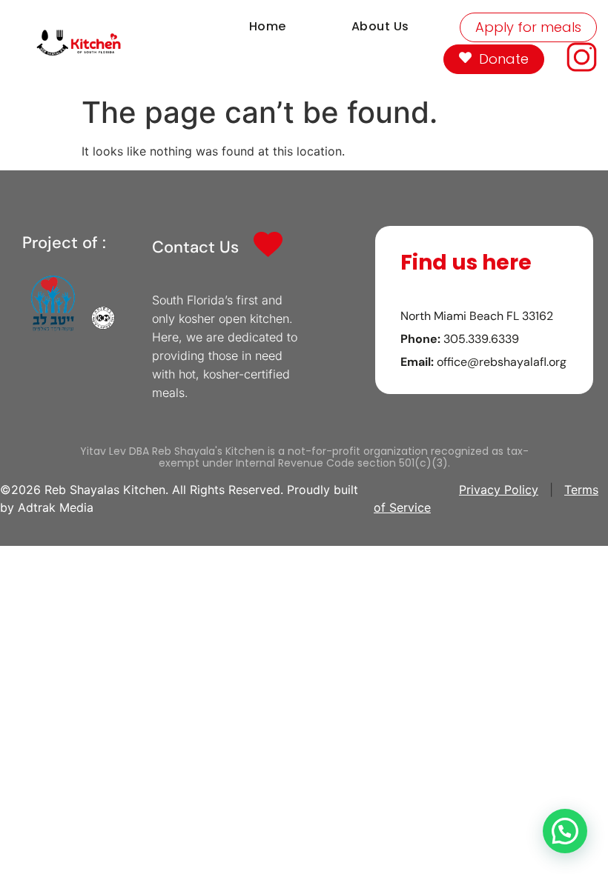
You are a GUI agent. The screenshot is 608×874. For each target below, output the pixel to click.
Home (267, 26)
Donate (504, 59)
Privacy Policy (498, 489)
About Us (380, 26)
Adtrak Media (55, 507)
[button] (565, 831)
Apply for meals (528, 27)
